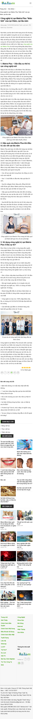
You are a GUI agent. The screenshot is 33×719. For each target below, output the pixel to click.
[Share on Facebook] (5, 372)
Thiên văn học (6, 432)
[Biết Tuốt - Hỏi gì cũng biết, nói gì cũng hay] (11, 3)
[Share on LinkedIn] (18, 372)
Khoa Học (21, 620)
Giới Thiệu (4, 620)
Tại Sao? (4, 650)
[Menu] (30, 3)
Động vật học (6, 426)
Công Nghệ (21, 617)
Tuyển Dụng (5, 638)
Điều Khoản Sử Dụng (7, 632)
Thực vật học (6, 429)
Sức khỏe (9, 27)
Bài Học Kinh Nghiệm (8, 659)
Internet (20, 626)
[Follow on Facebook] (25, 659)
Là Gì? (3, 647)
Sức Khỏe (21, 632)
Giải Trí (3, 656)
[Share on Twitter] (8, 372)
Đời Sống (20, 623)
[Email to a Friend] (11, 372)
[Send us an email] (19, 663)
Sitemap (3, 644)
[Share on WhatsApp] (2, 372)
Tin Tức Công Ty (6, 662)
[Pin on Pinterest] (14, 372)
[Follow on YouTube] (22, 663)
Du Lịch (3, 653)
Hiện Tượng (21, 629)
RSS (2, 665)
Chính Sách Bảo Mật (7, 634)
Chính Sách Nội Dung (8, 628)
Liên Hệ (3, 641)
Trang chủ (4, 617)
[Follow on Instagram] (28, 659)
